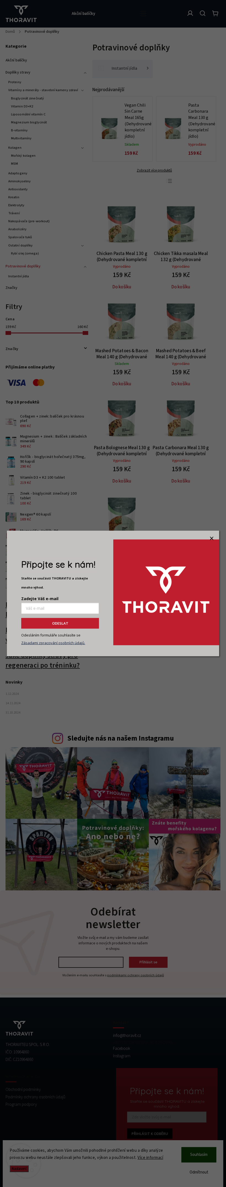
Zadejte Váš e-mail (39, 598)
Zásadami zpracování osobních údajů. (53, 642)
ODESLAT (60, 623)
